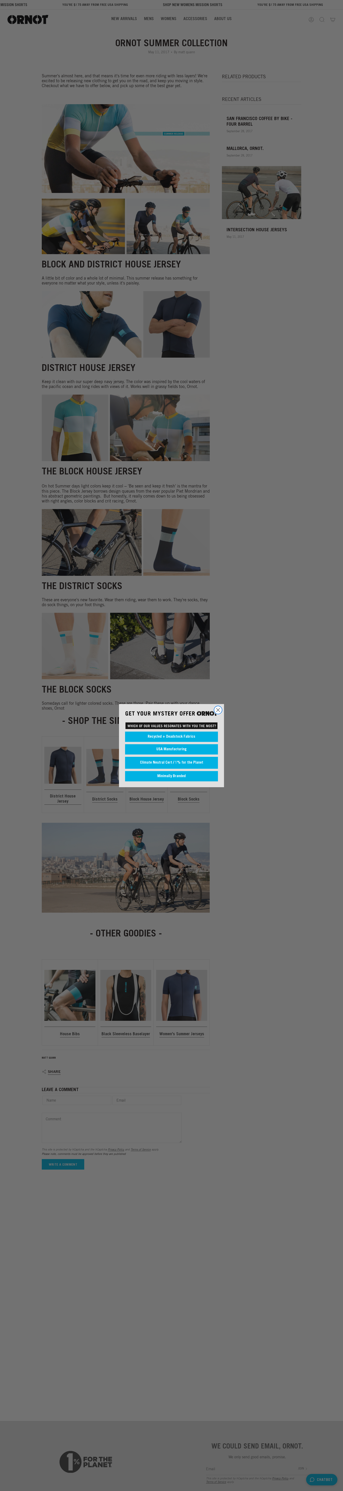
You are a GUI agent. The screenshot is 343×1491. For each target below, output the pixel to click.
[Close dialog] (218, 710)
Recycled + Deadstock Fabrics (171, 736)
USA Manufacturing (171, 749)
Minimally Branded (171, 776)
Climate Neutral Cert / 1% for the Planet (171, 763)
